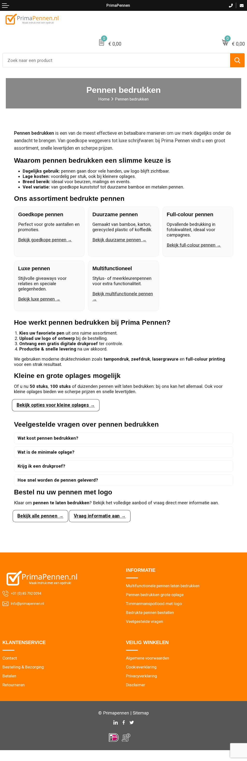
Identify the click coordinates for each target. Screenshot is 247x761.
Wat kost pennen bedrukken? (48, 438)
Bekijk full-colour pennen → (194, 245)
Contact (9, 658)
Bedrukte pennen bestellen (150, 612)
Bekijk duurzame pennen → (119, 239)
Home (104, 99)
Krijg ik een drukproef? (41, 466)
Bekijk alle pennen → (40, 516)
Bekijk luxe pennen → (39, 299)
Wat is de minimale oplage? (46, 452)
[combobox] (116, 60)
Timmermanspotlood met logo (154, 603)
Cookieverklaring (141, 667)
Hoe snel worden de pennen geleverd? (58, 480)
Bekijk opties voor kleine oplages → (55, 405)
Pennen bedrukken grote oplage (155, 594)
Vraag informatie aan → (99, 516)
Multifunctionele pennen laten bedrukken (162, 585)
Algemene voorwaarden (147, 658)
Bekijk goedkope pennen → (45, 239)
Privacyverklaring (141, 675)
